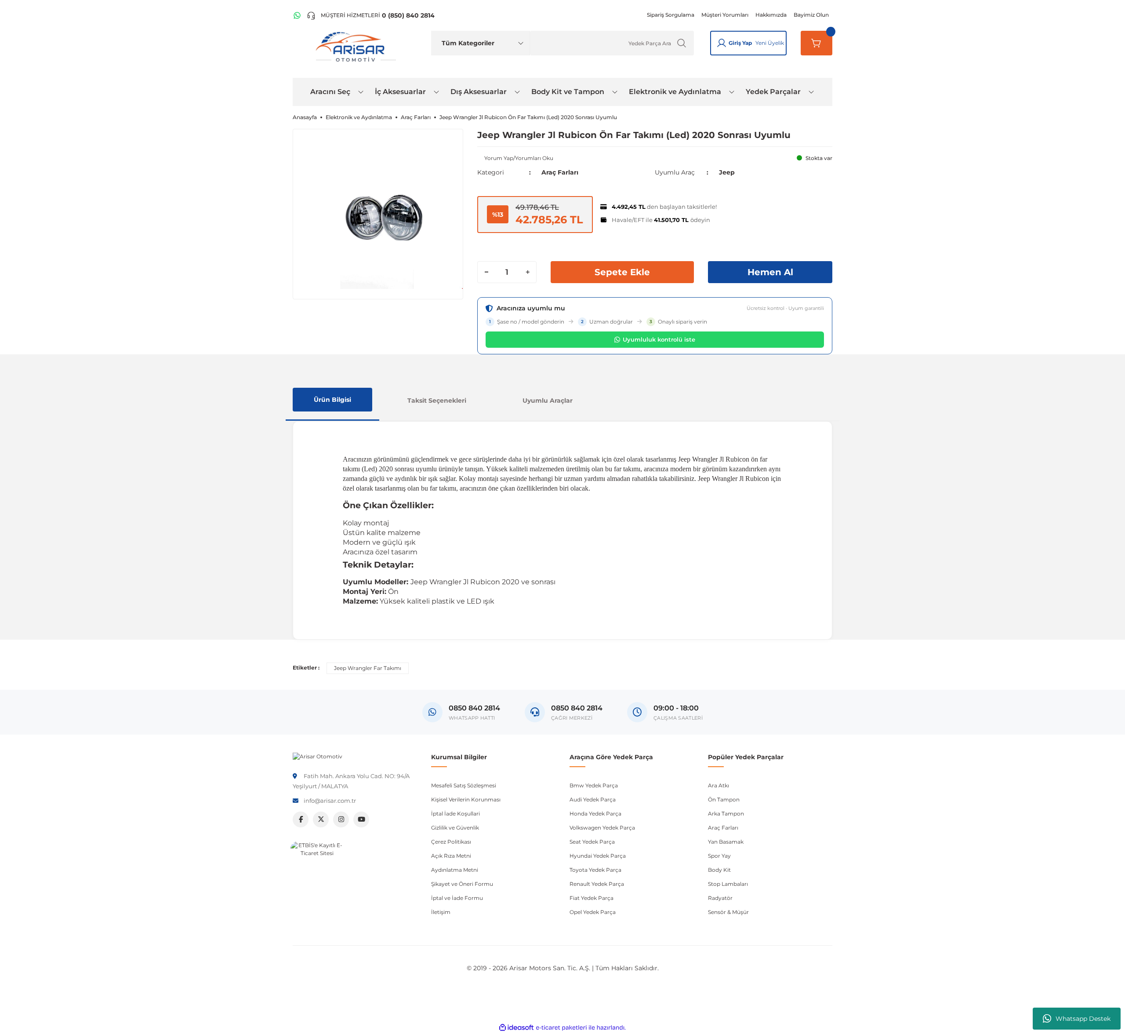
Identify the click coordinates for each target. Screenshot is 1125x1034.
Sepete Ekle (622, 272)
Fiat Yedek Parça (591, 898)
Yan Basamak (726, 841)
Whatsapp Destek (1083, 1019)
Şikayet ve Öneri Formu (462, 884)
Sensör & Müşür (728, 912)
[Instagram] (341, 819)
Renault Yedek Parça (597, 884)
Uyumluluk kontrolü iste (659, 339)
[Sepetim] (816, 43)
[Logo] (317, 756)
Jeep (727, 172)
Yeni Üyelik (769, 43)
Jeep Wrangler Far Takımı (367, 668)
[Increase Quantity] (527, 272)
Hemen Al (770, 272)
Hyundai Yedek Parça (598, 855)
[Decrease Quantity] (486, 272)
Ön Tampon (724, 799)
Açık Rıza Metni (451, 855)
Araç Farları (559, 172)
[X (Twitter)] (321, 819)
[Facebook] (300, 819)
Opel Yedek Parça (593, 912)
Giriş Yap (740, 43)
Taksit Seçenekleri (436, 400)
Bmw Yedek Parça (594, 785)
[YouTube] (361, 819)
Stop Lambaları (728, 884)
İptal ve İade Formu (457, 898)
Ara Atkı (718, 785)
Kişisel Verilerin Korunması (466, 799)
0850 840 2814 (576, 708)
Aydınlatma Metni (454, 870)
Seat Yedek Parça (592, 841)
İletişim (440, 912)
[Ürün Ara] (681, 43)
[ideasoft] (516, 1027)
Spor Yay (719, 855)
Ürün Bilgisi (332, 400)
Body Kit (719, 870)
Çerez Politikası (451, 841)
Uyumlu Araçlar (548, 400)
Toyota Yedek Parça (595, 870)
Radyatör (720, 898)
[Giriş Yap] (721, 43)
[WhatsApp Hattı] (297, 15)
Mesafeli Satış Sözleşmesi (463, 785)
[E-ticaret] (561, 1028)
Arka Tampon (726, 813)
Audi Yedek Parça (593, 799)
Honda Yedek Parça (595, 813)
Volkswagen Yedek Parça (602, 827)
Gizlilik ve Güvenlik (455, 827)
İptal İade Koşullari (455, 813)
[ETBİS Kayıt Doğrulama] (316, 867)
